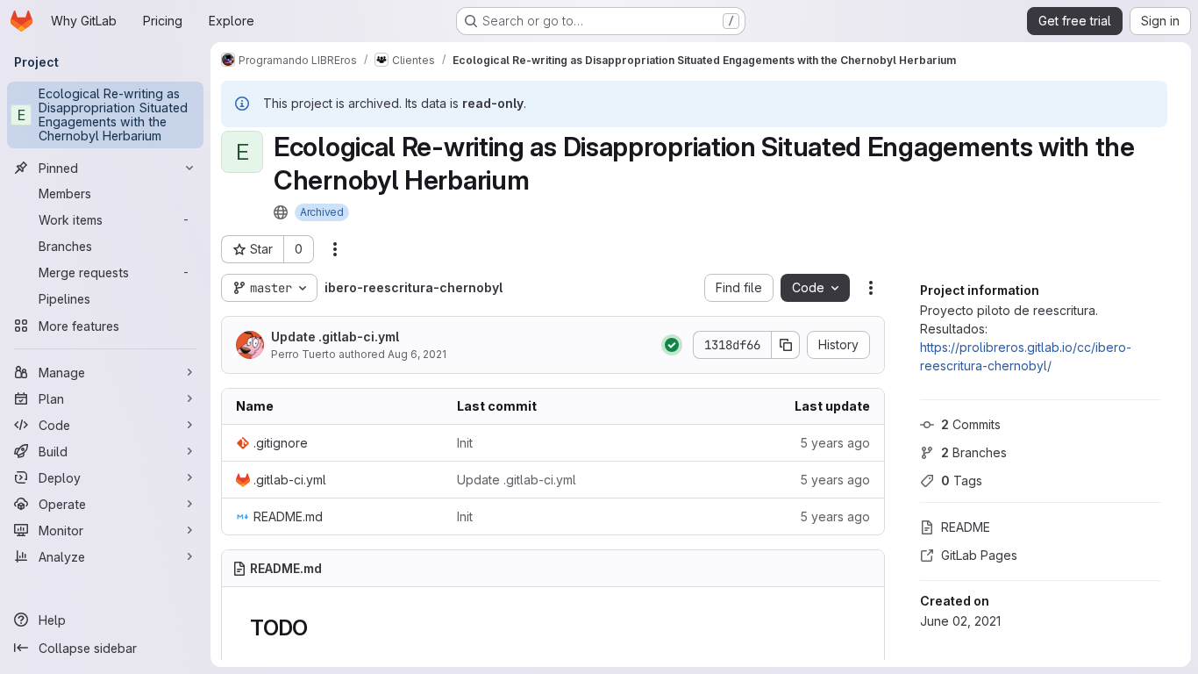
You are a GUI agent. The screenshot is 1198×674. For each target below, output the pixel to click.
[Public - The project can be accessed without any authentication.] (281, 212)
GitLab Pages (979, 555)
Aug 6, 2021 (417, 354)
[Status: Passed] (671, 344)
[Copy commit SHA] (786, 345)
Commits (971, 424)
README (965, 527)
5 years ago (835, 442)
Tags (961, 480)
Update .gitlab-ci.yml (335, 336)
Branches (974, 452)
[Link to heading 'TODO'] (319, 628)
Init (465, 442)
